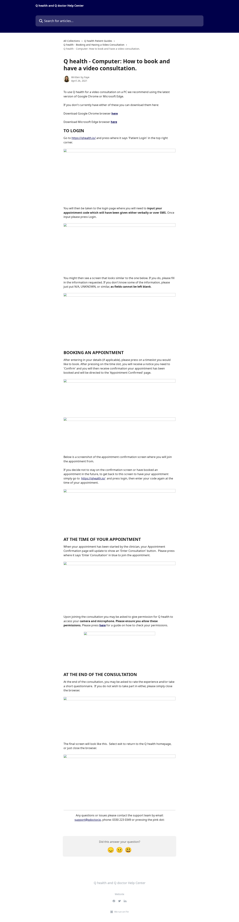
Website (119, 894)
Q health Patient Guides (98, 40)
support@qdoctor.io (88, 820)
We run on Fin (121, 911)
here (114, 113)
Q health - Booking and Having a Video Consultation (94, 44)
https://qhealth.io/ (84, 138)
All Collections (72, 40)
